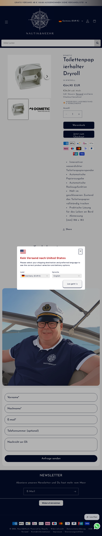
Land (22, 272)
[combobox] (31, 276)
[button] (80, 252)
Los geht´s (72, 284)
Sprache (55, 272)
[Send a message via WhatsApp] (97, 526)
